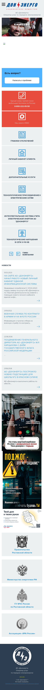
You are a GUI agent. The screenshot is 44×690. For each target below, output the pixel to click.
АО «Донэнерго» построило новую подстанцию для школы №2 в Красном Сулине (21, 374)
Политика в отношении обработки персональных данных (22, 683)
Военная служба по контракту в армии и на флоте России (22, 315)
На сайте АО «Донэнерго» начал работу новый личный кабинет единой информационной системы (21, 279)
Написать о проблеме (22, 80)
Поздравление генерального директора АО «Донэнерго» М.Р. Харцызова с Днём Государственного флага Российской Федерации (22, 345)
